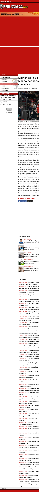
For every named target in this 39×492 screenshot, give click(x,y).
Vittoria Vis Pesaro (7, 104)
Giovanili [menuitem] (5, 90)
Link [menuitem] (3, 86)
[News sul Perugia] (14, 6)
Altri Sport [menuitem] (5, 88)
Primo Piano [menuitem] (6, 77)
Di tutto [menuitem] (4, 81)
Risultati (9, 112)
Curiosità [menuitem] (5, 79)
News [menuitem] (4, 84)
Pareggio (5, 101)
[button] (9, 109)
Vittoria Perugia (7, 99)
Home (3, 75)
